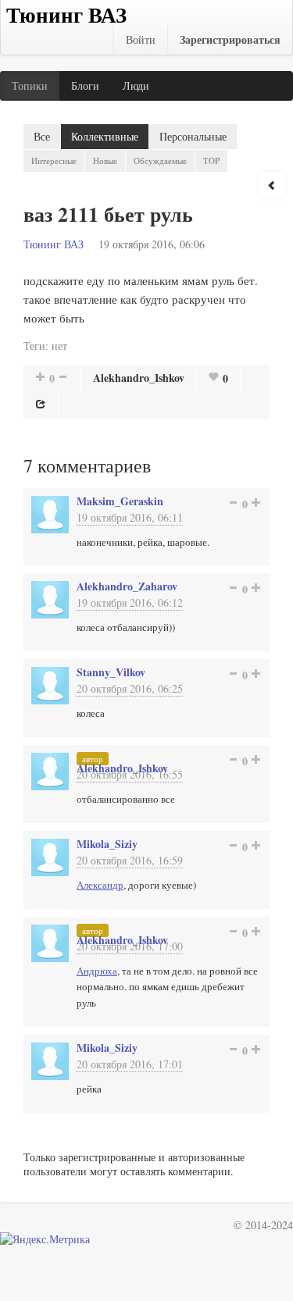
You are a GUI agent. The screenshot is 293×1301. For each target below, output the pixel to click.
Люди (136, 85)
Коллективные (104, 136)
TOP (211, 160)
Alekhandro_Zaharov (127, 586)
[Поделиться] (40, 403)
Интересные (54, 160)
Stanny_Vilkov (111, 672)
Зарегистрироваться (230, 39)
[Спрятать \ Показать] (272, 185)
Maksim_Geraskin (120, 501)
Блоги (85, 85)
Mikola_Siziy (107, 844)
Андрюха (97, 971)
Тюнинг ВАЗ (53, 244)
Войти (140, 39)
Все (42, 136)
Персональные (193, 136)
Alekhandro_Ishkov (138, 377)
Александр (100, 885)
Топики (30, 85)
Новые (105, 160)
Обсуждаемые (160, 160)
